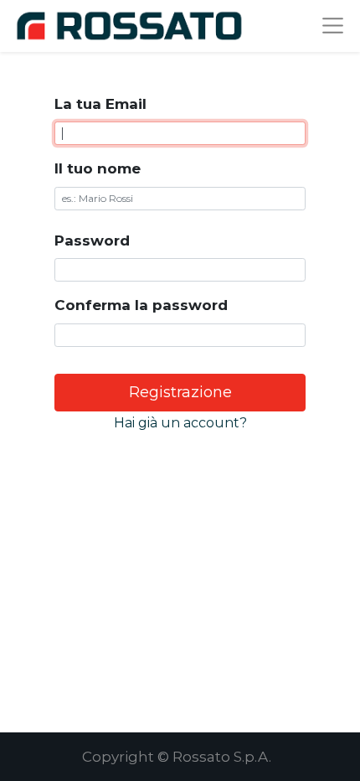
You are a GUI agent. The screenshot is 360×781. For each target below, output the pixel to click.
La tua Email (100, 104)
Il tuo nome (97, 168)
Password (92, 240)
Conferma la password (141, 305)
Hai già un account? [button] (180, 423)
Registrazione (180, 392)
